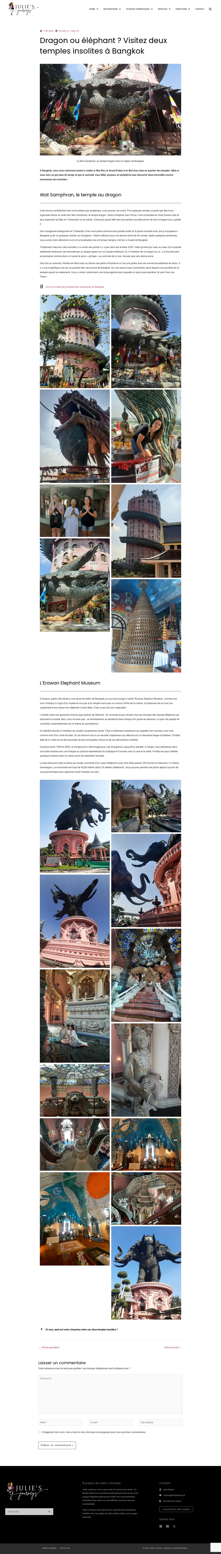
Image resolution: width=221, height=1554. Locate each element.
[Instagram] (160, 1526)
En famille (64, 31)
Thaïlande (48, 31)
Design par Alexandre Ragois (175, 1548)
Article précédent (49, 1347)
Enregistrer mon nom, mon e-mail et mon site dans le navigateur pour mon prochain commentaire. (94, 1432)
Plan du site (65, 1548)
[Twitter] (174, 1526)
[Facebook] (167, 1526)
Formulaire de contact (172, 1501)
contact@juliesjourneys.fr (174, 1495)
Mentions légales (49, 1548)
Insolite (75, 31)
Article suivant (173, 1347)
